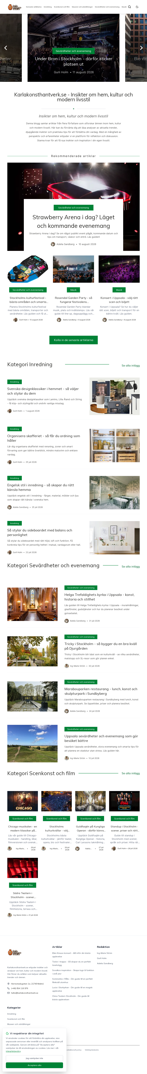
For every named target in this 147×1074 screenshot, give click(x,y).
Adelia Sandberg (105, 963)
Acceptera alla (34, 1065)
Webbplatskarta (92, 1050)
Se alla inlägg (131, 365)
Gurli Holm (102, 958)
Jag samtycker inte (34, 1058)
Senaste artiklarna (33, 7)
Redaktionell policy (73, 1050)
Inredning (48, 7)
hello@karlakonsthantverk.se (24, 993)
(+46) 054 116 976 (19, 988)
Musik (124, 7)
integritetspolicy (13, 1051)
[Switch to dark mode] (137, 6)
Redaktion (103, 946)
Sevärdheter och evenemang (107, 7)
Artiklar (57, 946)
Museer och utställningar (82, 7)
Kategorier (14, 1007)
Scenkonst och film (62, 7)
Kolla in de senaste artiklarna (73, 340)
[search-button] (129, 6)
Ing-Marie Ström (104, 953)
